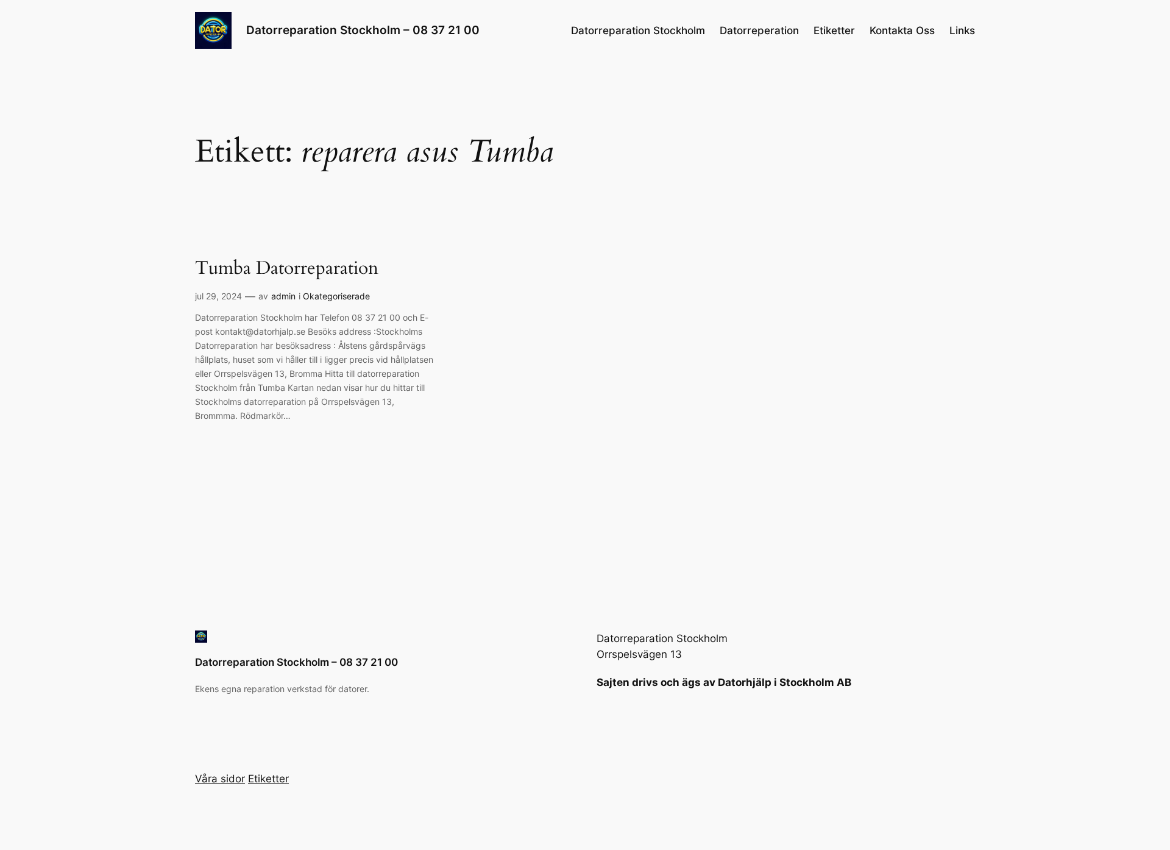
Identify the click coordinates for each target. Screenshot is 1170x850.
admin (283, 296)
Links (962, 30)
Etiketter (834, 30)
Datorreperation (759, 30)
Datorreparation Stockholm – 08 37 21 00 (363, 30)
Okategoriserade (336, 296)
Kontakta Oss (902, 30)
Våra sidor (220, 779)
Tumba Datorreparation (286, 269)
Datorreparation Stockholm (638, 30)
